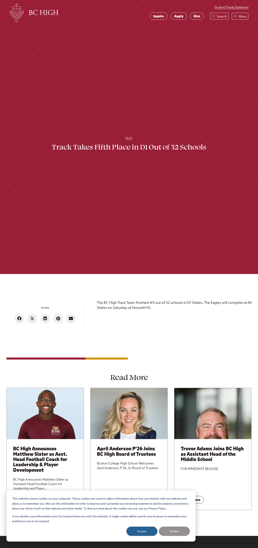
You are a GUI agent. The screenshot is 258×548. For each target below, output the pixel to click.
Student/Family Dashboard (231, 7)
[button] (219, 16)
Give (197, 16)
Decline (174, 531)
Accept (142, 531)
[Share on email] (71, 318)
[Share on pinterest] (58, 318)
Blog (129, 137)
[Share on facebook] (19, 318)
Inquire (158, 16)
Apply (178, 16)
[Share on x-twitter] (32, 318)
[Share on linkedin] (45, 318)
